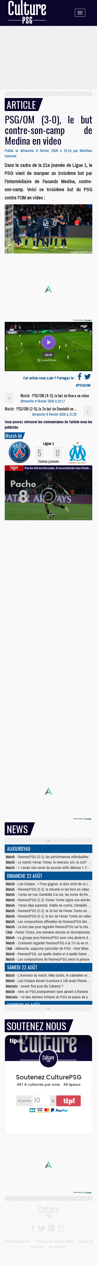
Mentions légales (17, 1241)
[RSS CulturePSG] (61, 1227)
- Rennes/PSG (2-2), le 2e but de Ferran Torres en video (51, 910)
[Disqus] (48, 579)
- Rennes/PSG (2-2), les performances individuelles (47, 856)
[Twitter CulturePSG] (41, 1227)
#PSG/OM (83, 385)
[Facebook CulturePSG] (32, 1227)
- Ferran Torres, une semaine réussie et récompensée (48, 932)
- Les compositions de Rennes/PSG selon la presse (47, 959)
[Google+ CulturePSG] (51, 1227)
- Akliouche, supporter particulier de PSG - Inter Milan (47, 948)
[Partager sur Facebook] (79, 378)
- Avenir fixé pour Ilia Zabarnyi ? (34, 986)
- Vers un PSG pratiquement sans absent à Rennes (47, 991)
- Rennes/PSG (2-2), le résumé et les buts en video (47, 889)
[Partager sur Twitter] (87, 378)
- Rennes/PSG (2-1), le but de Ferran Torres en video (48, 916)
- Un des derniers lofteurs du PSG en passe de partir (49, 997)
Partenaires (57, 1246)
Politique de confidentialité (55, 1241)
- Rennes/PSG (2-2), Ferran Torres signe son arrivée (48, 899)
